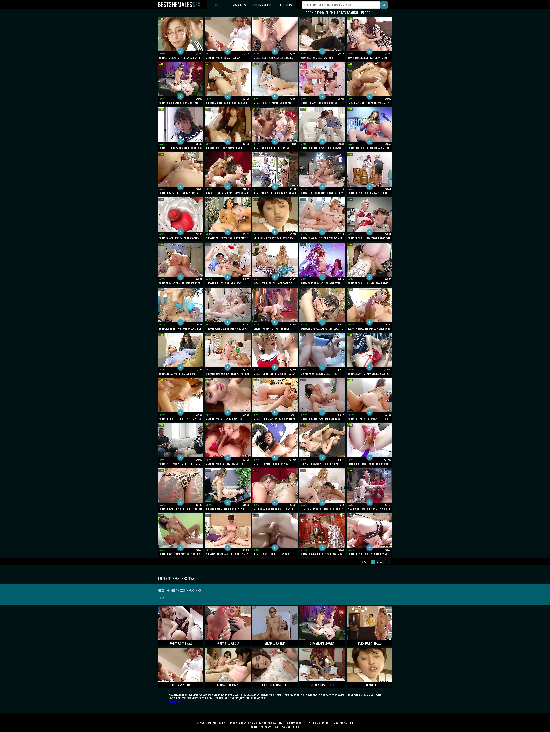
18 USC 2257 (266, 727)
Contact (255, 727)
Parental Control (290, 727)
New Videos (239, 5)
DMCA (277, 727)
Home (217, 5)
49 (384, 562)
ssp (162, 597)
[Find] (384, 5)
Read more (174, 702)
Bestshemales (179, 4)
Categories (285, 5)
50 (389, 562)
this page (324, 723)
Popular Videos (262, 5)
